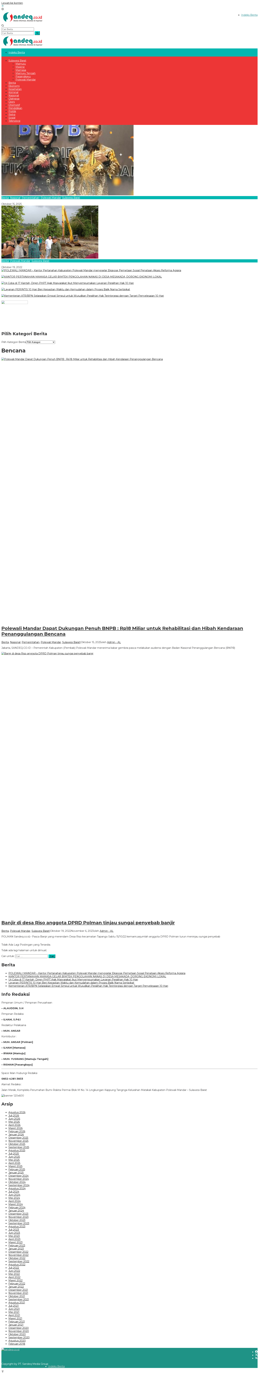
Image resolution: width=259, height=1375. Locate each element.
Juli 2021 (13, 1305)
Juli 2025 (13, 1153)
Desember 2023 (18, 1213)
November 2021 (18, 1293)
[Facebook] (256, 1352)
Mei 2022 (14, 1274)
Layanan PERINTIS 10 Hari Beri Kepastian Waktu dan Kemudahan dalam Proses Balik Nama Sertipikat (64, 292)
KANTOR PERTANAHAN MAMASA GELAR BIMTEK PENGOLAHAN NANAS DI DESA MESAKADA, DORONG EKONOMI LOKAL (80, 279)
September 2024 (18, 1185)
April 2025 (14, 1163)
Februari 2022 (16, 1283)
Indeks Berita (56, 1366)
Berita (5, 197)
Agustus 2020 (17, 1340)
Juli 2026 (13, 1115)
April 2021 (14, 1315)
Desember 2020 (18, 1328)
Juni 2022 (14, 1270)
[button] (37, 33)
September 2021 (18, 1299)
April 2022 (14, 1277)
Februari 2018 (16, 1343)
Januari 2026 (16, 1134)
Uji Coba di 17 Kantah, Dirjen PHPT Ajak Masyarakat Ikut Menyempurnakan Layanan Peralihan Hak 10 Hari (66, 286)
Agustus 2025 (16, 1150)
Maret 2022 (15, 1280)
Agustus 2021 (16, 1302)
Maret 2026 (15, 1128)
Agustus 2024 (17, 1188)
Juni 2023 (14, 1232)
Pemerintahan (30, 197)
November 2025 (18, 1140)
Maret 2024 (15, 1204)
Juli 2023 (13, 1229)
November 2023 (18, 1217)
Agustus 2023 (16, 1226)
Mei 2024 (14, 1198)
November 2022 (18, 1255)
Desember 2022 (18, 1251)
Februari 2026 (16, 1131)
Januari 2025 (16, 1172)
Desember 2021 (18, 1290)
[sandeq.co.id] (23, 22)
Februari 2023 (16, 1245)
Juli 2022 (13, 1267)
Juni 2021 (14, 1309)
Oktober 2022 (16, 1258)
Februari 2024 (16, 1207)
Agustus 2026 (16, 1112)
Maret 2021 (15, 1318)
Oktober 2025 (16, 1144)
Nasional (15, 197)
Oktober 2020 (17, 1334)
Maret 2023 (15, 1242)
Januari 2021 (15, 1324)
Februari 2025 (16, 1169)
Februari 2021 (16, 1321)
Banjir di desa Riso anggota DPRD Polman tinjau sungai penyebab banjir (46, 264)
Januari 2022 (16, 1286)
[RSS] (256, 1358)
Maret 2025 (15, 1166)
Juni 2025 (14, 1156)
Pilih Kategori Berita (13, 342)
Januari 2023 (16, 1248)
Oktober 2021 (16, 1296)
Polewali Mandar (51, 197)
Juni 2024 (14, 1194)
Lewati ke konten (12, 3)
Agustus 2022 (16, 1264)
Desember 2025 (18, 1137)
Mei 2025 (14, 1160)
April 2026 (14, 1125)
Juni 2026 (14, 1118)
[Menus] (2, 6)
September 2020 (19, 1337)
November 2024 (18, 1179)
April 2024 (14, 1201)
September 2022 (18, 1261)
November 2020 (18, 1331)
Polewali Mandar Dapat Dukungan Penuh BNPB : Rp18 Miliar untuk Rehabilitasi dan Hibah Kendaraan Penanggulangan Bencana (80, 200)
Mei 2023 (14, 1236)
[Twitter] (256, 1355)
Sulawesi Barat (71, 197)
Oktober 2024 (17, 1182)
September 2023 (18, 1223)
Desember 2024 (18, 1175)
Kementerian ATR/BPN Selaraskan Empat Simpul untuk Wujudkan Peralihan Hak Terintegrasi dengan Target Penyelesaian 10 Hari (81, 299)
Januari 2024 (16, 1210)
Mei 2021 (13, 1312)
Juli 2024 (13, 1191)
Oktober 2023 (16, 1220)
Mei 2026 (14, 1121)
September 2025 (18, 1147)
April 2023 (14, 1239)
